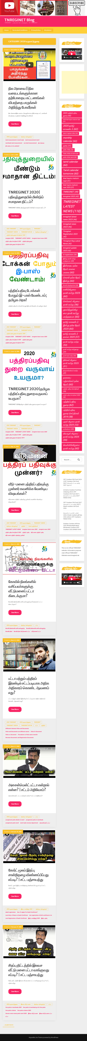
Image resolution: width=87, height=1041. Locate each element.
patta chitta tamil (69, 157)
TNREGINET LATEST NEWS (22, 238)
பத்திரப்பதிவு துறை (27, 241)
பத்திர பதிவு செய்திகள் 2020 (13, 241)
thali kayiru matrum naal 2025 (70, 186)
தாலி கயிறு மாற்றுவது (70, 350)
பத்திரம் (23, 526)
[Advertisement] (74, 82)
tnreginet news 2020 (44, 529)
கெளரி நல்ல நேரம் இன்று (71, 279)
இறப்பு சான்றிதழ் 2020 (26, 909)
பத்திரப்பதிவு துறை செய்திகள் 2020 (15, 235)
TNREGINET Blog (19, 20)
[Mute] (78, 57)
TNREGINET (70, 192)
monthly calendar (70, 139)
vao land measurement (30, 143)
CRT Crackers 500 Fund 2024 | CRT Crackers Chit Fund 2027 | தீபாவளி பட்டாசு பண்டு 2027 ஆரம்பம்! (72, 482)
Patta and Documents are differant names (17, 731)
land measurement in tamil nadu (14, 140)
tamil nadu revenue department (29, 823)
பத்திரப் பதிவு (25, 532)
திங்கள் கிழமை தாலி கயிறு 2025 (71, 363)
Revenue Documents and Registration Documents (19, 737)
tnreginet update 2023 (69, 249)
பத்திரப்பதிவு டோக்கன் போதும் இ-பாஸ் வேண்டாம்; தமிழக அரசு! (27, 295)
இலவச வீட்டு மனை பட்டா (45, 1013)
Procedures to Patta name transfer (27, 734)
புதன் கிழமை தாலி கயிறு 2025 (71, 423)
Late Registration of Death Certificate (16, 918)
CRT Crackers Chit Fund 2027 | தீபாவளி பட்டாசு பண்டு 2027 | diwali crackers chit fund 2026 (72, 505)
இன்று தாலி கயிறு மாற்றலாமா (69, 260)
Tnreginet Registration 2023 (70, 234)
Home (6, 30)
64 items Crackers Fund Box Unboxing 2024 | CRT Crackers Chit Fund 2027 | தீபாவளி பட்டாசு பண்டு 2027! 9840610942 (72, 494)
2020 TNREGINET (11, 228)
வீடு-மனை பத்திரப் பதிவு (37, 532)
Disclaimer (48, 30)
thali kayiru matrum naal (71, 179)
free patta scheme (10, 1010)
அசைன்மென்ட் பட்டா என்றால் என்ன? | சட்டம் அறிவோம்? (28, 787)
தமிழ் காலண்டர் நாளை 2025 (71, 335)
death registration (10, 912)
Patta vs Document (10, 734)
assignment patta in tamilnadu (34, 820)
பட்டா (36, 625)
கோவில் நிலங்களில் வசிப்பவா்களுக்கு (35, 628)
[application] (72, 54)
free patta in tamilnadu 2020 (13, 1007)
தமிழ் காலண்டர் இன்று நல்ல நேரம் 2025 (71, 325)
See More (15, 124)
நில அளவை (41, 143)
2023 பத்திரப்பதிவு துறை (70, 114)
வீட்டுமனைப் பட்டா (36, 631)
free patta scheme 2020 (24, 1010)
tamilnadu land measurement (13, 143)
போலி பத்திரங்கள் (33, 526)
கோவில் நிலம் (8, 631)
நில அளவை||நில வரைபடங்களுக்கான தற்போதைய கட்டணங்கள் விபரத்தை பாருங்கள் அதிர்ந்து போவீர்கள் (26, 98)
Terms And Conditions (19, 30)
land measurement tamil (32, 140)
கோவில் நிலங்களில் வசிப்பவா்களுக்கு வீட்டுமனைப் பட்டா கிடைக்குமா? (22, 588)
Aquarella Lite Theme (35, 1037)
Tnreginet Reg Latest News (71, 242)
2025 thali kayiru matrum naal (71, 120)
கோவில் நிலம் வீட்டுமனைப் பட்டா (22, 631)
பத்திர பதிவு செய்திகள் (71, 390)
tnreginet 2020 (9, 238)
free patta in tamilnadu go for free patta (34, 1007)
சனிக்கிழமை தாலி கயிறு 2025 (71, 293)
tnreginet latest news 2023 (70, 218)
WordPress (54, 1037)
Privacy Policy (35, 30)
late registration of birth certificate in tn (40, 915)
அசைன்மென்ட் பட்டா (44, 823)
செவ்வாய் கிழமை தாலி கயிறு (71, 303)
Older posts (9, 1025)
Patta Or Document (36, 731)
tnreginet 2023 (71, 196)
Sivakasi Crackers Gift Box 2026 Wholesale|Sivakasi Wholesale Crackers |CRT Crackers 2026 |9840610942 (72, 526)
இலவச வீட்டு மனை (25, 1004)
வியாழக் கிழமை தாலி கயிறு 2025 (71, 436)
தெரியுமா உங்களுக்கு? (26, 137)
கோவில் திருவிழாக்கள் (70, 285)
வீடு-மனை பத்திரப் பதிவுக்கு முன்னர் (14, 535)
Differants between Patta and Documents (17, 728)
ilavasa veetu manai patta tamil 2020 (16, 1013)
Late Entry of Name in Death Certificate (16, 915)
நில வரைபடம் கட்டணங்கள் (12, 146)
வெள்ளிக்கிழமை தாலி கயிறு (71, 447)
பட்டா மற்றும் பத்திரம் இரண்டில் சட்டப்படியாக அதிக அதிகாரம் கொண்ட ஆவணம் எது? (28, 685)
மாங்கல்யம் (68, 429)
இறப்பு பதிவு (44, 918)
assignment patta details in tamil (14, 820)
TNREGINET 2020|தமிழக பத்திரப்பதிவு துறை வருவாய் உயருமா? (29, 394)
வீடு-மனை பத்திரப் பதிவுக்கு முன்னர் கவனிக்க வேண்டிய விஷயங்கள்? (28, 489)
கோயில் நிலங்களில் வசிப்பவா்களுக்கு (15, 628)
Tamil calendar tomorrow (70, 172)
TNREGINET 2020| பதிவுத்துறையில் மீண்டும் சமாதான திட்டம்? (26, 197)
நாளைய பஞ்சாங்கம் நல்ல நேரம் (71, 381)
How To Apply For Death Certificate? (27, 912)
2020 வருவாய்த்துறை (11, 137)
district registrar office (70, 133)
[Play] (64, 57)
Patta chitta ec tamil (70, 153)
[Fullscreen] (80, 57)
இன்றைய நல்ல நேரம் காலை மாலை (70, 269)
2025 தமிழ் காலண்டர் (70, 127)
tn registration (70, 255)
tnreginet (37, 228)
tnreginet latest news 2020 (39, 238)
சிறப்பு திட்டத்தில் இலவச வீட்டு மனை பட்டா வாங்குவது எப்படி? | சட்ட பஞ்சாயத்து (28, 970)
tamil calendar (70, 163)
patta (67, 146)
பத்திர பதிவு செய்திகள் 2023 (71, 396)
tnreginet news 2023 (69, 225)
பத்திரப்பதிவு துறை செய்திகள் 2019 (14, 244)
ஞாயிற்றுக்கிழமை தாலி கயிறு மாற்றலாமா (71, 313)
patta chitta (68, 150)
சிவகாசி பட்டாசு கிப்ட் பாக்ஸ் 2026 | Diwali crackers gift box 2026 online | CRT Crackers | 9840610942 (72, 516)
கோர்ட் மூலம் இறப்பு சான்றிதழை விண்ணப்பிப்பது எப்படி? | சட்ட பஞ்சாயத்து (28, 875)
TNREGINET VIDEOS (12, 232)
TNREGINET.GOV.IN (26, 232)
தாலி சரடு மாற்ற (69, 356)
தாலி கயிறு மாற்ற (71, 343)
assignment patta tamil (12, 823)
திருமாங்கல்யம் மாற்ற (70, 372)
